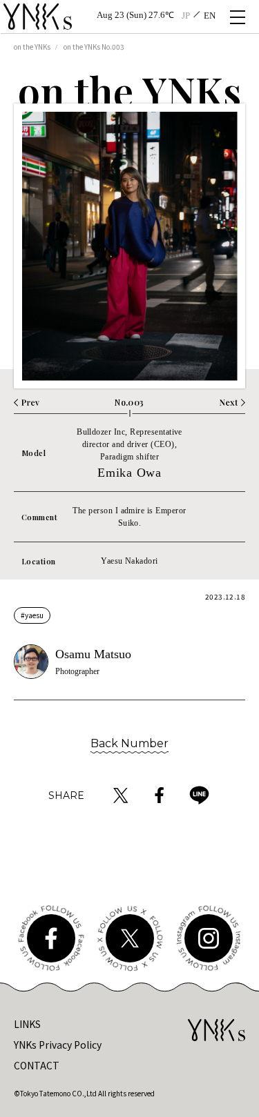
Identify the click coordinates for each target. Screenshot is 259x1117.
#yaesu (32, 615)
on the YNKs (32, 46)
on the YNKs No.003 (94, 46)
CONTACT (36, 1065)
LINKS (27, 1024)
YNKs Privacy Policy (58, 1044)
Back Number (129, 743)
